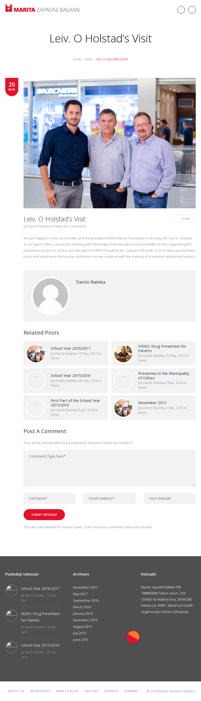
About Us (16, 691)
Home (77, 59)
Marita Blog (68, 691)
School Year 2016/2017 (70, 348)
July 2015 (79, 633)
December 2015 (85, 620)
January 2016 (83, 613)
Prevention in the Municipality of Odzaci (163, 375)
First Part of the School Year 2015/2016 (75, 402)
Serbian (130, 691)
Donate (111, 691)
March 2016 (82, 607)
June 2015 (80, 639)
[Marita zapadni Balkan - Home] (45, 3)
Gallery (92, 691)
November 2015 (152, 402)
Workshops (40, 691)
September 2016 (86, 600)
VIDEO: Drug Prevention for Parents (162, 348)
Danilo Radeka (39, 226)
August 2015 (82, 626)
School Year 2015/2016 (70, 375)
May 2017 (80, 594)
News (89, 59)
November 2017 (85, 587)
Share (185, 219)
